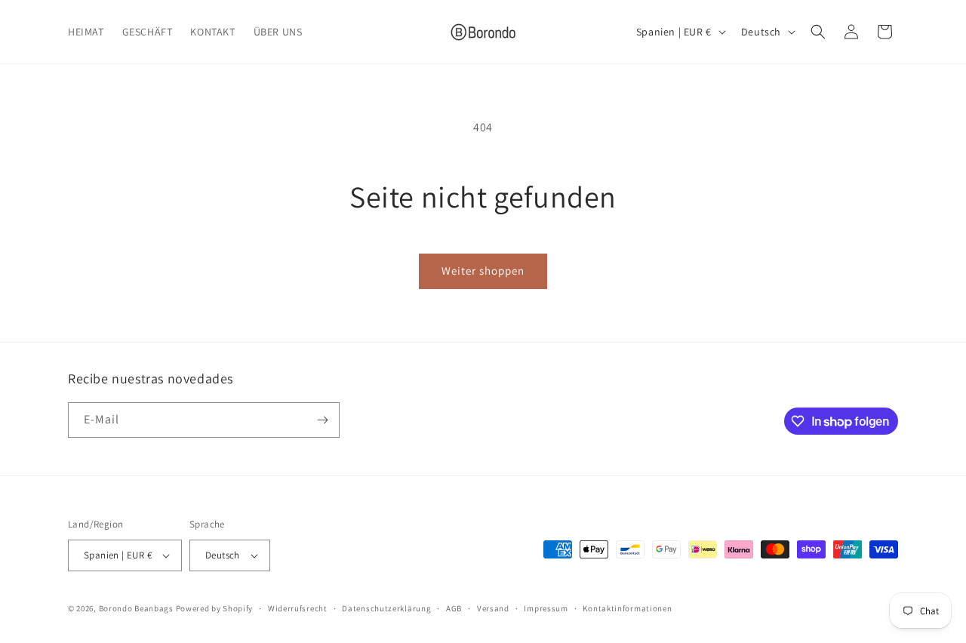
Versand (493, 608)
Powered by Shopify (215, 608)
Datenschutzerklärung (386, 608)
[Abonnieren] (322, 420)
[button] (818, 31)
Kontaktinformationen (627, 608)
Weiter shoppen (483, 270)
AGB (454, 608)
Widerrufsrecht (298, 608)
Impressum (546, 608)
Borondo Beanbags (136, 608)
